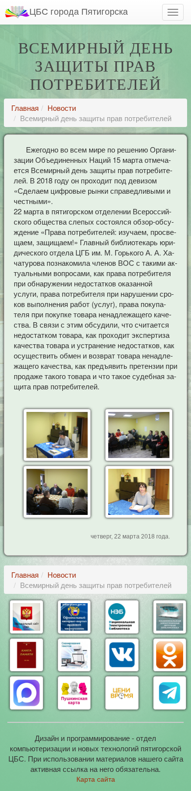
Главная (25, 107)
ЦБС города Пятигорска (78, 10)
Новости (62, 107)
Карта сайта (95, 779)
